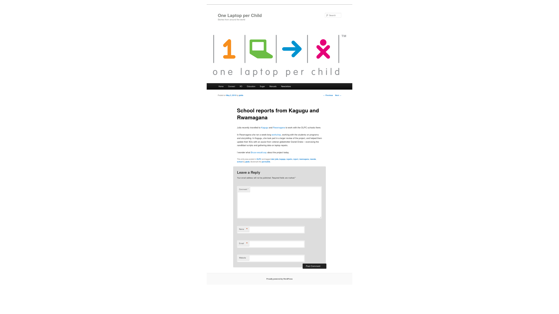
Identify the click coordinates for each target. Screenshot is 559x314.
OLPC (258, 159)
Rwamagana (279, 127)
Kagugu (264, 127)
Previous (328, 95)
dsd (272, 159)
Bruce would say (259, 152)
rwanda (313, 159)
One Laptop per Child (240, 15)
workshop (276, 134)
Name (243, 229)
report (295, 159)
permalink (266, 161)
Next (338, 95)
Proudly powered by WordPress (279, 279)
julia (276, 159)
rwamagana (304, 159)
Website (242, 257)
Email (243, 243)
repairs (289, 159)
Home (221, 86)
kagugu (282, 159)
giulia (241, 95)
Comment (243, 189)
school (240, 161)
